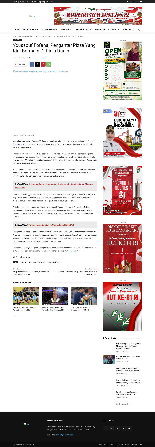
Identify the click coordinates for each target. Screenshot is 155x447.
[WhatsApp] (48, 64)
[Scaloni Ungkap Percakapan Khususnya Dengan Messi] (84, 296)
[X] (134, 1)
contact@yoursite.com (65, 435)
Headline (16, 304)
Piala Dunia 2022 (25, 262)
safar (15, 58)
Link (73, 251)
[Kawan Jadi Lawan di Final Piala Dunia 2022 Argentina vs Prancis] (109, 383)
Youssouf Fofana (52, 262)
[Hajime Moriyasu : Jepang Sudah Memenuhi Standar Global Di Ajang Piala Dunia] (109, 346)
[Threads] (129, 428)
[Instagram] (130, 1)
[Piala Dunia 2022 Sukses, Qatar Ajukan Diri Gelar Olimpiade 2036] (55, 296)
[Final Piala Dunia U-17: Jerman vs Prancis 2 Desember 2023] (26, 296)
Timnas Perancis (38, 262)
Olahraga (23, 36)
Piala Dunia (17, 144)
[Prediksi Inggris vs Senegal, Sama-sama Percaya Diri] (109, 395)
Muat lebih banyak (122, 404)
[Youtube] (140, 1)
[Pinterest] (43, 64)
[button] (139, 30)
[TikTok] (117, 428)
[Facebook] (127, 1)
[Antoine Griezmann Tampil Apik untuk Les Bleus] (109, 359)
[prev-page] (14, 315)
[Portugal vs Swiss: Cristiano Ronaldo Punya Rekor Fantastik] (109, 371)
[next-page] (18, 315)
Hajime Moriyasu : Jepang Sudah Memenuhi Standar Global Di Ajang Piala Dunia (128, 346)
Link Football (32, 36)
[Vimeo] (137, 1)
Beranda (16, 36)
